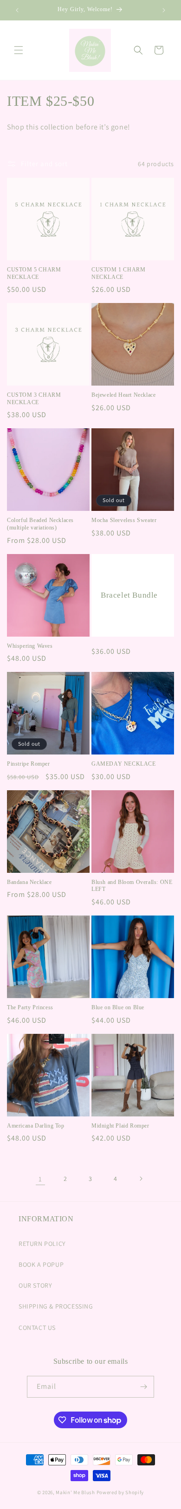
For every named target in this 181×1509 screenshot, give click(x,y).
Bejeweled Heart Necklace (123, 395)
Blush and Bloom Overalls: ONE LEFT (131, 886)
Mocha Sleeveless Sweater (123, 520)
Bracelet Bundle (129, 595)
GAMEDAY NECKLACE (123, 764)
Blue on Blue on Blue (117, 1007)
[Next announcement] (164, 10)
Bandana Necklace (29, 882)
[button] (18, 50)
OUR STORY (35, 1285)
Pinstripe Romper (28, 764)
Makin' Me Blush (75, 1492)
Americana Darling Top (36, 1125)
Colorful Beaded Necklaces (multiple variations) (40, 524)
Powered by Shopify (120, 1492)
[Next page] (140, 1178)
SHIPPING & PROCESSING (56, 1306)
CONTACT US (37, 1327)
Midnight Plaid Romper (120, 1125)
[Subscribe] (143, 1387)
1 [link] (40, 1178)
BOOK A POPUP (41, 1264)
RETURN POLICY (42, 1243)
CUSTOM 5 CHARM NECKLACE (34, 273)
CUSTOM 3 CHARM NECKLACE (34, 399)
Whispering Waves (30, 646)
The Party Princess (30, 1007)
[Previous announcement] (17, 10)
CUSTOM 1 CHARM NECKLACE (118, 273)
